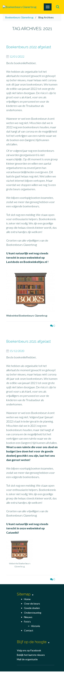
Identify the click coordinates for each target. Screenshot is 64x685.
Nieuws (28, 617)
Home (27, 599)
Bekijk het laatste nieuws (31, 654)
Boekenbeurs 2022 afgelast (28, 47)
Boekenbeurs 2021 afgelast (28, 341)
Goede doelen (32, 607)
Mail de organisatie (27, 659)
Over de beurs (32, 603)
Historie (35, 625)
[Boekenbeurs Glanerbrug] (19, 7)
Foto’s (27, 621)
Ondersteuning (32, 612)
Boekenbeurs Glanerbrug (19, 17)
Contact (28, 630)
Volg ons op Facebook (29, 650)
